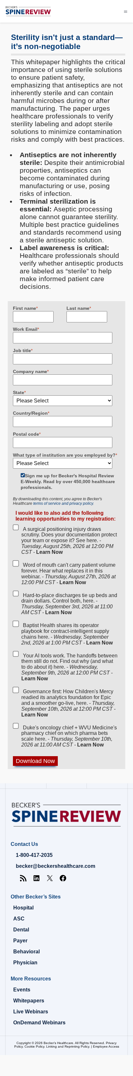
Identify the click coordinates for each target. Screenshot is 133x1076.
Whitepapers (28, 1000)
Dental (21, 929)
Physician (25, 962)
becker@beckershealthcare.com (55, 866)
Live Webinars (30, 1011)
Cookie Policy (34, 1046)
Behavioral (26, 951)
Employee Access (106, 1046)
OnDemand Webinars (39, 1022)
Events (21, 989)
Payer (20, 940)
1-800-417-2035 (34, 855)
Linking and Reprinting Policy (67, 1046)
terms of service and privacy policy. (63, 503)
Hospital (23, 907)
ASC (19, 918)
